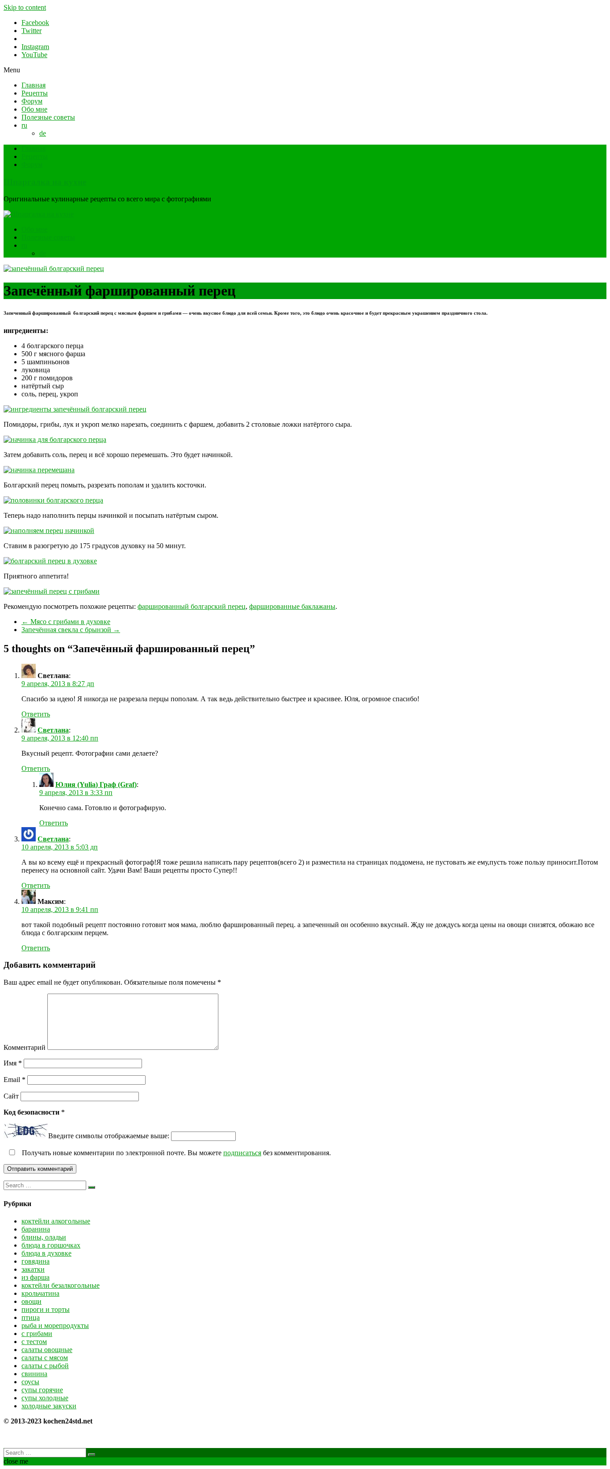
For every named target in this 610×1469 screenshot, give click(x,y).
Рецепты (34, 93)
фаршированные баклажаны (292, 606)
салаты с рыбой (45, 1365)
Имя (13, 1063)
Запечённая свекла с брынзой (70, 629)
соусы (30, 1382)
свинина (34, 1373)
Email (14, 1079)
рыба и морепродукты (55, 1325)
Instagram (35, 46)
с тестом (34, 1341)
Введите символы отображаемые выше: (108, 1136)
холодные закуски (48, 1406)
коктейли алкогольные (55, 1221)
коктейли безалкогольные (60, 1285)
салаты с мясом (44, 1357)
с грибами (36, 1333)
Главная (33, 85)
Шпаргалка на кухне (45, 182)
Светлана (53, 730)
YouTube (34, 54)
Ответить (35, 714)
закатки (33, 1269)
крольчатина (40, 1293)
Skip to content (25, 7)
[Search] (91, 1187)
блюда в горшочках (50, 1245)
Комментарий (25, 1047)
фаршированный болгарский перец (192, 606)
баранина (35, 1229)
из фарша (35, 1277)
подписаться (242, 1153)
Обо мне (34, 109)
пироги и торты (45, 1309)
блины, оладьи (43, 1237)
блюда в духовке (46, 1253)
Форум (31, 101)
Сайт (11, 1096)
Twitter (31, 30)
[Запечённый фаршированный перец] (54, 268)
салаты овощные (46, 1349)
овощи (31, 1301)
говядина (35, 1261)
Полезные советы (48, 117)
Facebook (35, 22)
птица (30, 1317)
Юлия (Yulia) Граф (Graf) (96, 784)
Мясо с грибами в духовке (65, 621)
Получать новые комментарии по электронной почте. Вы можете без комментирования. (175, 1153)
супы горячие (42, 1390)
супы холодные (44, 1398)
